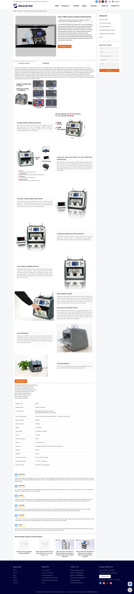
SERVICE (76, 6)
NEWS (84, 6)
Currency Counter (103, 19)
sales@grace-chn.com (79, 570)
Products (20, 11)
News (14, 575)
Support (15, 577)
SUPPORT (94, 6)
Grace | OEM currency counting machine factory (35, 11)
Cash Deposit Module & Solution (107, 30)
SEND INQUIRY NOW (64, 46)
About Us (15, 580)
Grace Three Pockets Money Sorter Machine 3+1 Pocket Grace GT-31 (44, 553)
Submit (109, 70)
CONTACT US (115, 6)
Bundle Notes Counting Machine (107, 33)
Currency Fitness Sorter (105, 23)
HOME (57, 6)
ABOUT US (104, 6)
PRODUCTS (65, 6)
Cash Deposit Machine (104, 26)
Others (101, 37)
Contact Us (16, 582)
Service (15, 572)
